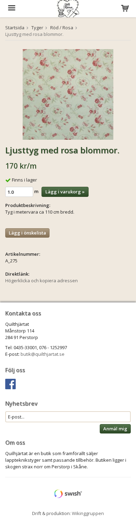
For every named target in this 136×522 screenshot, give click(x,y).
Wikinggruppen (88, 513)
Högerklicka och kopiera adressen (41, 280)
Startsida (14, 27)
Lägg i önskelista (27, 233)
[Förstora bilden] (68, 94)
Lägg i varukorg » (65, 192)
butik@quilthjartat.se (43, 354)
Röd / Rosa (61, 27)
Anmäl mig (115, 428)
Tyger (37, 27)
